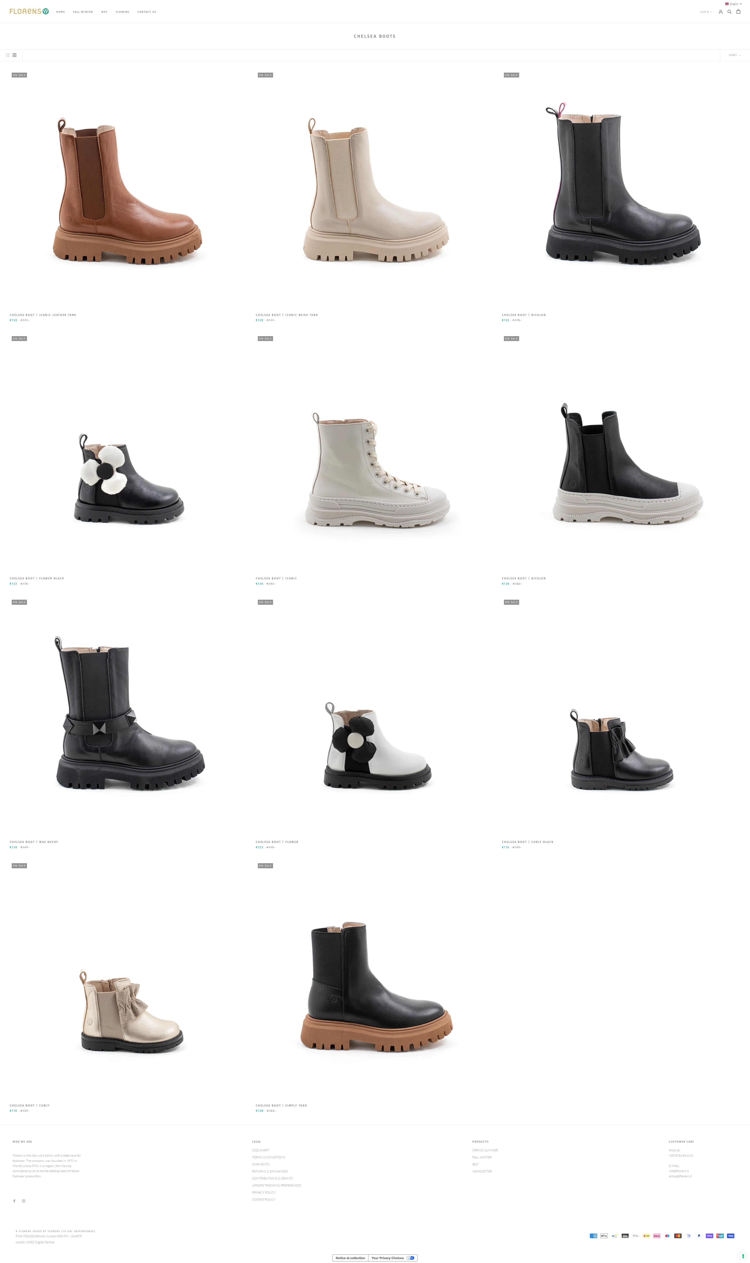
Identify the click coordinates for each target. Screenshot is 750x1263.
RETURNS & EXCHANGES (270, 1171)
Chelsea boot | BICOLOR (524, 315)
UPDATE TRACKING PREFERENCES (276, 1185)
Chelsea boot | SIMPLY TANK (281, 1105)
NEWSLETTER (482, 1171)
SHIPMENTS (260, 1164)
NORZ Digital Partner (40, 1242)
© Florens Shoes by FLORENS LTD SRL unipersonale (56, 1231)
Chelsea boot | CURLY (30, 1105)
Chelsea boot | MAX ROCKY (34, 842)
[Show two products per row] (8, 55)
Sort (733, 55)
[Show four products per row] (14, 55)
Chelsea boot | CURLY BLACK (528, 842)
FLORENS (122, 11)
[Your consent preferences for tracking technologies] (743, 1256)
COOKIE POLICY (263, 1199)
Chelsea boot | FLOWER (277, 842)
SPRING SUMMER (485, 1150)
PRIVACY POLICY (264, 1192)
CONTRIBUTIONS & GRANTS (272, 1178)
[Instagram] (23, 1200)
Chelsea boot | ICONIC (276, 578)
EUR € (705, 12)
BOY (104, 11)
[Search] (730, 11)
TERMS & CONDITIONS (268, 1157)
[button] (733, 4)
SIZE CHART (260, 1150)
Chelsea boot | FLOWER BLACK (37, 578)
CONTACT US (147, 11)
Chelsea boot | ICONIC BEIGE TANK (287, 315)
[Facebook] (14, 1200)
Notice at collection (350, 1258)
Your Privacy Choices (387, 1258)
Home (60, 11)
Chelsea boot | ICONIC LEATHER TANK (43, 315)
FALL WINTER (83, 11)
